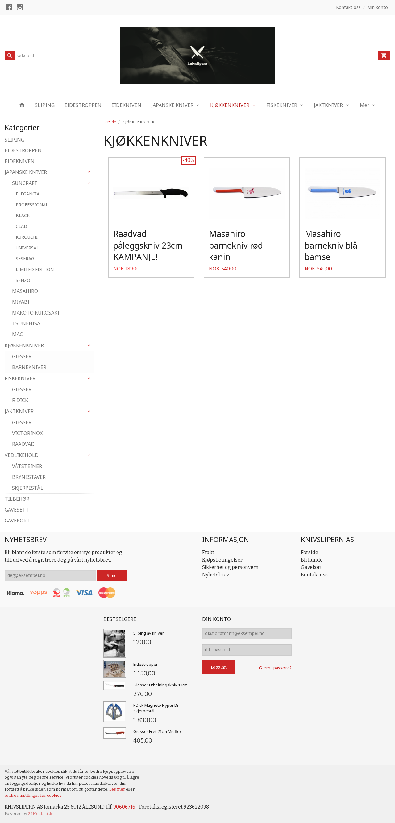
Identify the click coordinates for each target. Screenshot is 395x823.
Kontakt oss (314, 575)
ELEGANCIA (28, 194)
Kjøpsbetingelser (222, 560)
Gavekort (311, 567)
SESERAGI (26, 258)
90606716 (124, 807)
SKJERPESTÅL (27, 487)
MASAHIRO (25, 291)
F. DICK (20, 400)
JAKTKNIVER (328, 105)
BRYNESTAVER (29, 477)
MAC (17, 334)
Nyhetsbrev (215, 575)
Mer (364, 105)
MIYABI (20, 301)
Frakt (208, 552)
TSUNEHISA (26, 323)
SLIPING (45, 105)
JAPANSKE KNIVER (172, 105)
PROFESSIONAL (32, 205)
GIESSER (21, 356)
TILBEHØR (17, 499)
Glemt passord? (275, 668)
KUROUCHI (27, 237)
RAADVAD (23, 444)
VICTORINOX (27, 433)
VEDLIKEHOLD (22, 455)
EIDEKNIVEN (126, 105)
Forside (109, 122)
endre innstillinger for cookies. (34, 795)
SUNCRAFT (25, 183)
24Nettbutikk (40, 813)
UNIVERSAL (27, 248)
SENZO (23, 280)
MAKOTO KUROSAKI (35, 312)
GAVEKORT (17, 520)
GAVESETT (17, 509)
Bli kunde (312, 560)
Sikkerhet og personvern (230, 567)
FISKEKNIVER (281, 105)
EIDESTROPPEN (83, 105)
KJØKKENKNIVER (229, 105)
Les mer (117, 789)
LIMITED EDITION (35, 269)
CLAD (21, 226)
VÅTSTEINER (27, 466)
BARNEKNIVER (29, 367)
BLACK (23, 215)
